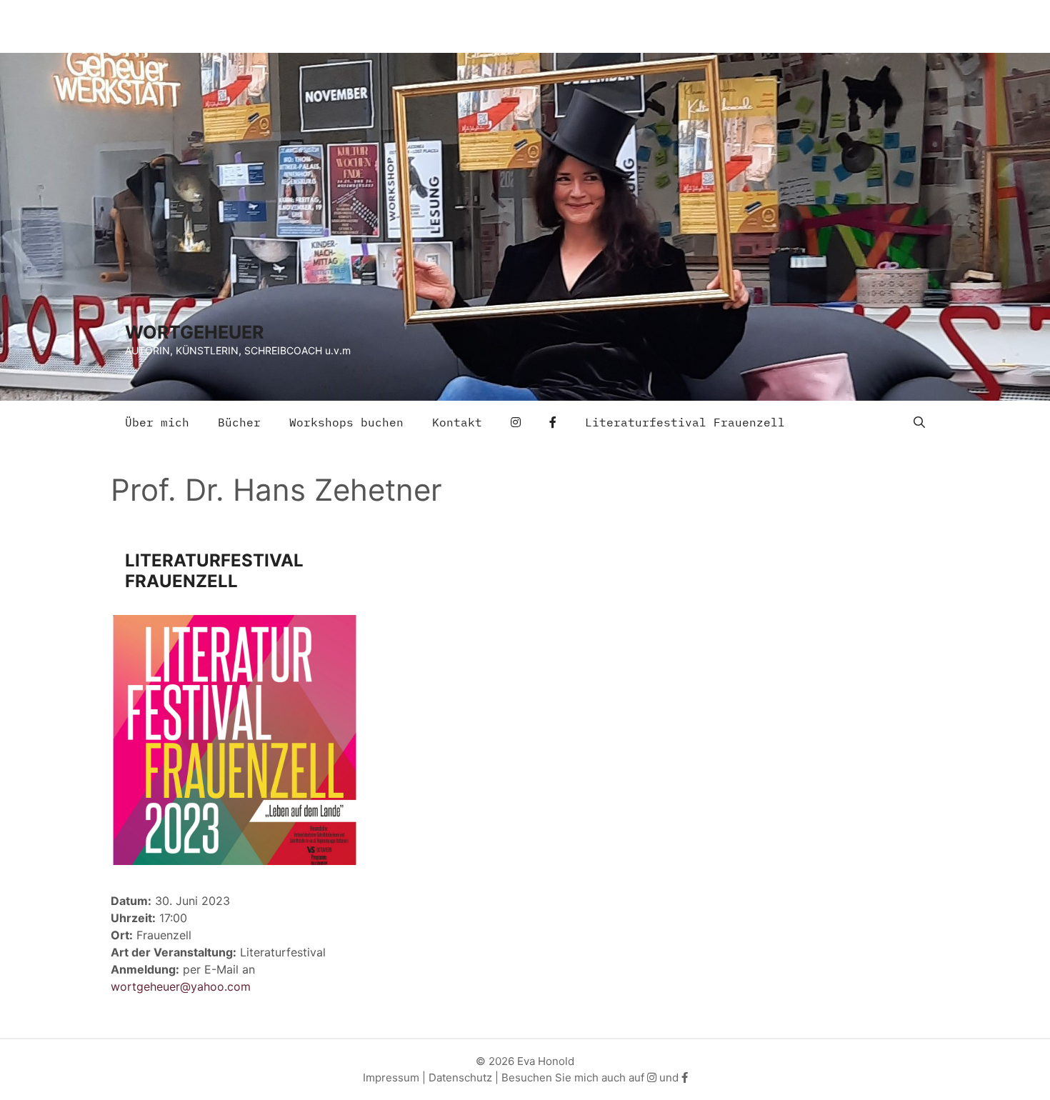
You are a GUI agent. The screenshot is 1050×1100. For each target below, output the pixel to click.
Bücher (239, 422)
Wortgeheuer (194, 332)
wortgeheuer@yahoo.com (181, 986)
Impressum (391, 1077)
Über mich (157, 422)
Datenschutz (460, 1077)
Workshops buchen (346, 422)
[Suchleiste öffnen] (919, 422)
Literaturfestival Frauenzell (685, 422)
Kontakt (457, 422)
